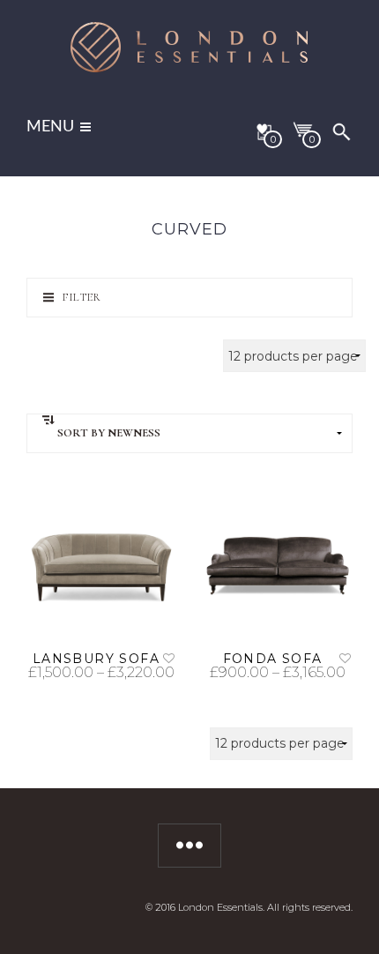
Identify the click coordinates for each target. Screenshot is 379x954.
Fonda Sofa (273, 659)
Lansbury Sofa (96, 659)
